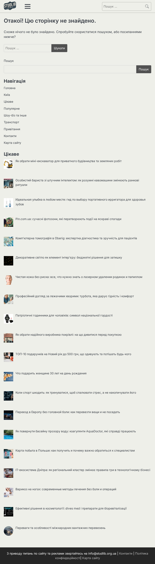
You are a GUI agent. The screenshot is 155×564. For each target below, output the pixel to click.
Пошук (9, 61)
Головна (10, 88)
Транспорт (11, 122)
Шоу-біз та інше (15, 115)
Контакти (10, 136)
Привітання (12, 129)
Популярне (12, 108)
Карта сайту (12, 143)
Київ (7, 95)
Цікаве (8, 101)
